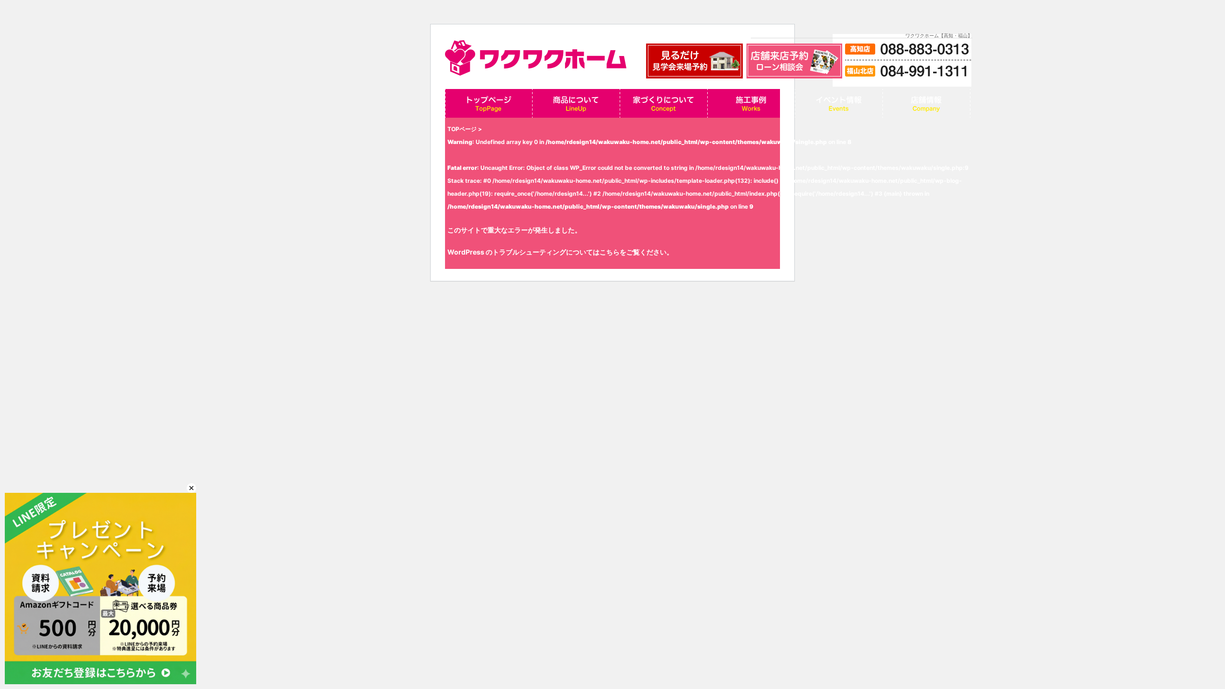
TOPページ (462, 129)
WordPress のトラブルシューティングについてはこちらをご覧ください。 (560, 252)
